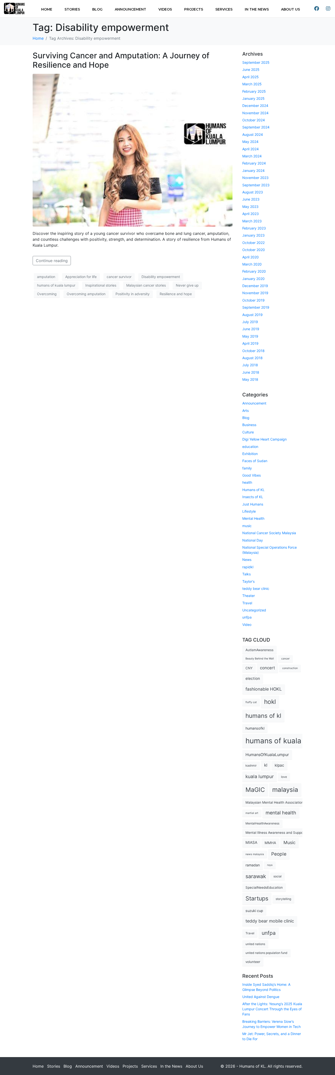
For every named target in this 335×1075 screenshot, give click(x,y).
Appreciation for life (81, 277)
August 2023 (252, 192)
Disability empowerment (161, 277)
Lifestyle (249, 511)
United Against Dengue (260, 997)
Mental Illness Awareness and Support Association (285, 833)
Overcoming (47, 294)
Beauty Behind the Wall (259, 658)
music (247, 526)
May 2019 (250, 336)
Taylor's (248, 581)
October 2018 (253, 351)
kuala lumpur (259, 776)
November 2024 (255, 113)
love (284, 777)
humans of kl (263, 715)
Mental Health (253, 518)
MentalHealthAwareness (262, 823)
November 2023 (255, 178)
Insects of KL (252, 497)
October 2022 (253, 242)
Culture (248, 432)
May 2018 (250, 379)
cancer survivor (119, 277)
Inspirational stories (100, 285)
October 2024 (253, 120)
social (277, 876)
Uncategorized (254, 610)
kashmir (251, 765)
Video (246, 624)
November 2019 (255, 293)
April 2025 (250, 77)
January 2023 (253, 235)
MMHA (270, 843)
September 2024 (256, 127)
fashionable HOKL (263, 689)
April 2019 (250, 343)
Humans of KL (253, 490)
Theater (248, 596)
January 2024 (253, 170)
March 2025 (252, 84)
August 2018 (252, 358)
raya (269, 865)
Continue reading (52, 260)
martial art (251, 813)
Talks (246, 574)
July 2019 (250, 322)
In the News (257, 9)
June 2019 (250, 329)
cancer (285, 658)
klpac (279, 765)
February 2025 (254, 91)
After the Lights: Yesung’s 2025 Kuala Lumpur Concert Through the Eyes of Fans (272, 1009)
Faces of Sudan (254, 461)
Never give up (187, 285)
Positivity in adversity (133, 294)
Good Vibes (251, 475)
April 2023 (250, 214)
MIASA (251, 842)
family (247, 468)
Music (289, 842)
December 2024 (255, 105)
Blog (97, 9)
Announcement (130, 9)
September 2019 (255, 307)
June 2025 (250, 69)
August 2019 (252, 315)
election (252, 678)
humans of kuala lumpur (56, 285)
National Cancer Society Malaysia (269, 533)
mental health (281, 813)
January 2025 (253, 98)
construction (290, 668)
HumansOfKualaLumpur (267, 754)
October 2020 (253, 250)
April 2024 (250, 149)
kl (265, 765)
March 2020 (252, 264)
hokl (270, 701)
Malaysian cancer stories (146, 285)
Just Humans (252, 504)
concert (267, 667)
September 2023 (256, 185)
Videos (165, 9)
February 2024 (254, 163)
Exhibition (250, 454)
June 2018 (250, 372)
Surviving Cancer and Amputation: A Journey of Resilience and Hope (121, 60)
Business (249, 425)
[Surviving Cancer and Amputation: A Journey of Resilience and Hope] (132, 149)
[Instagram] (328, 8)
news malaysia (254, 854)
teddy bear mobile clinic (269, 920)
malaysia (285, 789)
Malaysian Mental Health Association (274, 802)
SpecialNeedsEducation (264, 887)
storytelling (283, 899)
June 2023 (250, 199)
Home (46, 9)
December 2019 (255, 286)
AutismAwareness (259, 650)
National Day (252, 540)
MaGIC (255, 789)
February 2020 (254, 271)
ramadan (252, 865)
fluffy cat (251, 702)
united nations (255, 944)
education (250, 446)
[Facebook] (316, 8)
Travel (247, 603)
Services (223, 9)
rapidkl (247, 567)
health (247, 482)
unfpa (247, 617)
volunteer (252, 962)
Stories (72, 9)
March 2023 (252, 221)
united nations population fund (266, 953)
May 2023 (250, 206)
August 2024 (252, 134)
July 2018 (250, 365)
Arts (245, 410)
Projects (193, 9)
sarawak (255, 876)
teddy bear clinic (255, 588)
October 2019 (253, 300)
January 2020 (253, 279)
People (278, 854)
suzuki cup (254, 911)
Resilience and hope (176, 294)
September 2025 (256, 62)
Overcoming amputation (86, 294)
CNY (249, 668)
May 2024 (250, 141)
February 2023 (254, 228)
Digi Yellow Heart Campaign (264, 439)
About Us (290, 9)
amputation (46, 277)
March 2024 (252, 156)
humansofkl (254, 728)
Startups (256, 898)
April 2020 (250, 257)
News (246, 559)
